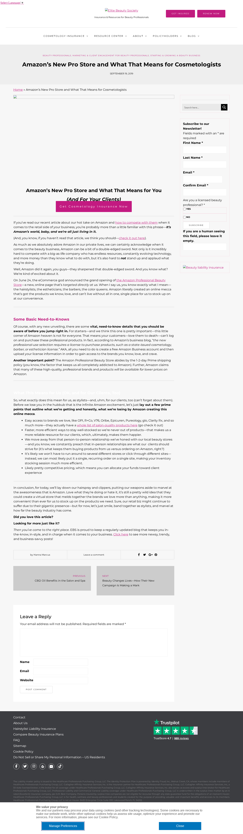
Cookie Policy (23, 751)
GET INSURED (180, 13)
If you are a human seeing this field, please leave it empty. (204, 236)
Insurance (64, 36)
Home (18, 89)
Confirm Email (195, 185)
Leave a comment (94, 554)
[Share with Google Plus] (150, 554)
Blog (192, 36)
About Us (20, 723)
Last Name (193, 157)
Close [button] (180, 826)
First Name (193, 143)
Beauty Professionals (57, 55)
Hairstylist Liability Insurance (34, 729)
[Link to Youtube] (51, 766)
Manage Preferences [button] (63, 826)
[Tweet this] (144, 554)
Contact (19, 717)
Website (26, 680)
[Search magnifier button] (224, 107)
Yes (188, 208)
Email (24, 671)
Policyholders (165, 36)
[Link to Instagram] (34, 766)
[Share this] (138, 554)
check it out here (132, 238)
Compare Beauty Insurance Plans (38, 734)
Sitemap (19, 746)
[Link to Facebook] (16, 766)
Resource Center (108, 36)
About (138, 36)
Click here (120, 534)
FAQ (16, 740)
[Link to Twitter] (25, 766)
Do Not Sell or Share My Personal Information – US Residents (59, 757)
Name (24, 662)
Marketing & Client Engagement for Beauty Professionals (111, 55)
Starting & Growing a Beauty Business (175, 55)
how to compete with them (136, 222)
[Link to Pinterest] (42, 766)
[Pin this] (155, 554)
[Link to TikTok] (60, 766)
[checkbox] (184, 209)
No (188, 217)
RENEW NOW (211, 13)
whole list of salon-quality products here (107, 425)
